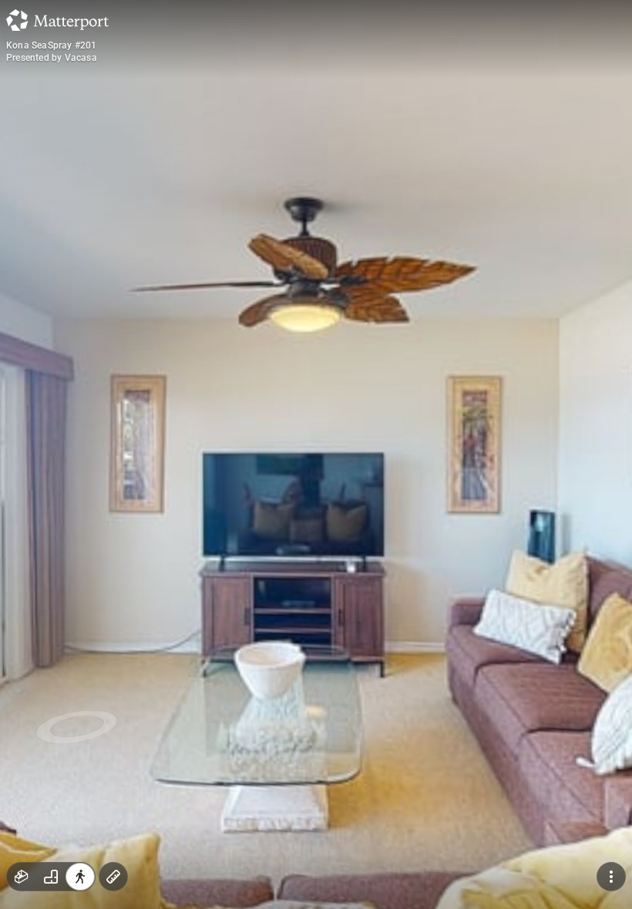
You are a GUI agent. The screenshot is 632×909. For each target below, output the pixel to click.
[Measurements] (113, 876)
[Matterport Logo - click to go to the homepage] (57, 20)
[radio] (21, 877)
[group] (51, 876)
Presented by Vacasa (51, 57)
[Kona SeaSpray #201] (316, 454)
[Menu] (611, 876)
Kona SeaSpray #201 (51, 45)
